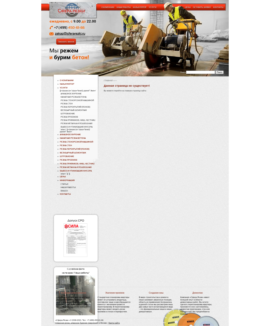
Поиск (183, 72)
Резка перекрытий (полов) (75, 107)
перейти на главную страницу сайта (130, 91)
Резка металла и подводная (76, 123)
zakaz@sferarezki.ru (70, 33)
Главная (108, 81)
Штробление (68, 113)
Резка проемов (69, 117)
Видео (64, 191)
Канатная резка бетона (73, 97)
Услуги (152, 7)
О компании (107, 7)
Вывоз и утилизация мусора (76, 127)
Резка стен (67, 103)
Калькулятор (139, 7)
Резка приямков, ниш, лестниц (78, 120)
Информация (67, 180)
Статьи (64, 184)
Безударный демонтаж (74, 110)
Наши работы (124, 7)
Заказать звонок (66, 41)
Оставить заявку (202, 7)
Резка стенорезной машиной (77, 100)
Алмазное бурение (71, 93)
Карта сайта (114, 323)
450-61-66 (69, 27)
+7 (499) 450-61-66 (95, 320)
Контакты (218, 7)
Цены (188, 7)
